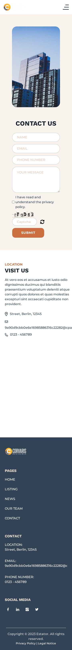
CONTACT (12, 518)
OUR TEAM (14, 508)
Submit (28, 233)
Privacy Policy (26, 643)
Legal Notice (47, 643)
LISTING (11, 489)
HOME (10, 479)
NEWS (10, 499)
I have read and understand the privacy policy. (34, 202)
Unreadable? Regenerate (42, 221)
